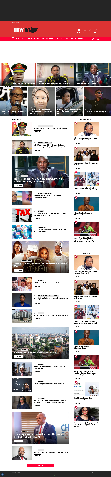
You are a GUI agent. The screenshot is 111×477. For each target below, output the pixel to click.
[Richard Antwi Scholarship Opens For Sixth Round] (86, 154)
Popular (85, 32)
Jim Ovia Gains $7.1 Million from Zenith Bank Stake (51, 452)
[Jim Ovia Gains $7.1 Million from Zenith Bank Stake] (22, 453)
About (13, 22)
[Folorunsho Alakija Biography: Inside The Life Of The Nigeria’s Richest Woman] (86, 414)
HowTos (65, 38)
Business (29, 38)
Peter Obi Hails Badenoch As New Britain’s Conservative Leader (47, 196)
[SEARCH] (95, 38)
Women (42, 38)
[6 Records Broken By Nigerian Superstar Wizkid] (97, 101)
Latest (79, 32)
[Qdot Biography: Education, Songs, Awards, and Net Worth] (86, 129)
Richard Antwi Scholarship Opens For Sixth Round (86, 164)
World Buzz (48, 193)
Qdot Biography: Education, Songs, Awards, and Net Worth (85, 139)
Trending (95, 32)
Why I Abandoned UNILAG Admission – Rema (83, 214)
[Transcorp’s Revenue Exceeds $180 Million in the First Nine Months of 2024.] (40, 428)
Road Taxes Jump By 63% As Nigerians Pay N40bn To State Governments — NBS (51, 214)
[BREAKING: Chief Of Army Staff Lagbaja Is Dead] (18, 74)
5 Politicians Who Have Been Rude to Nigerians (49, 283)
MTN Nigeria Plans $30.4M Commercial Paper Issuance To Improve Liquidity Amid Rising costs (49, 146)
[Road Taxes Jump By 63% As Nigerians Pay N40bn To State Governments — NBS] (22, 215)
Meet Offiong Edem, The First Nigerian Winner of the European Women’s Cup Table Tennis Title (85, 239)
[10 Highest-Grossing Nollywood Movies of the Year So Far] (40, 257)
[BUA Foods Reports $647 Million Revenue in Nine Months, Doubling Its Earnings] (92, 74)
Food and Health (53, 295)
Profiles (22, 38)
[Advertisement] (55, 10)
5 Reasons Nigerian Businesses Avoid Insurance (49, 384)
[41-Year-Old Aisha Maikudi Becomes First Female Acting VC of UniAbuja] (41, 101)
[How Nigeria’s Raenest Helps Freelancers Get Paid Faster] (86, 389)
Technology (58, 38)
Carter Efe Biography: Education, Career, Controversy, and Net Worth (85, 189)
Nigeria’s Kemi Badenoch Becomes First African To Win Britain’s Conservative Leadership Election (50, 401)
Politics (50, 126)
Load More (41, 465)
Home (17, 38)
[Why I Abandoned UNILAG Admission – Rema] (86, 204)
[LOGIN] (98, 38)
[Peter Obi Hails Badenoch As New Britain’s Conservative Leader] (22, 198)
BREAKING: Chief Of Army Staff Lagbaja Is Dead (50, 128)
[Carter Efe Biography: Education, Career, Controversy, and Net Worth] (86, 179)
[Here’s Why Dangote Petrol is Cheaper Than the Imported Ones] (22, 369)
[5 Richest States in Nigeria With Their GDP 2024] (40, 343)
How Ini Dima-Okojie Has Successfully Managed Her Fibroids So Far (51, 299)
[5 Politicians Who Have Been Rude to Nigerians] (22, 284)
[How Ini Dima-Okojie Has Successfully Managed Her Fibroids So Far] (22, 300)
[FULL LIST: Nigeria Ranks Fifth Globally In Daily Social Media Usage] (22, 232)
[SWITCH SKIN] (93, 38)
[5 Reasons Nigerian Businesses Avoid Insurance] (22, 385)
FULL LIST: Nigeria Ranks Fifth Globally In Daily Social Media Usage (50, 230)
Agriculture (49, 38)
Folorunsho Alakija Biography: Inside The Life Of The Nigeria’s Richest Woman (86, 424)
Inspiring (36, 38)
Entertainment (26, 260)
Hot (90, 32)
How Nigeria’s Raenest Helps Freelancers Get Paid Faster (83, 399)
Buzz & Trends (42, 126)
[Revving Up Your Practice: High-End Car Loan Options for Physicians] (69, 101)
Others (71, 38)
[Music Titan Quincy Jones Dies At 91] (13, 101)
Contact (17, 22)
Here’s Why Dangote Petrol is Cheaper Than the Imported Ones (49, 367)
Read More (37, 131)
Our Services (79, 38)
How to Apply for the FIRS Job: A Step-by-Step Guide (51, 315)
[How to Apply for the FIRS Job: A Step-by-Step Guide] (22, 316)
